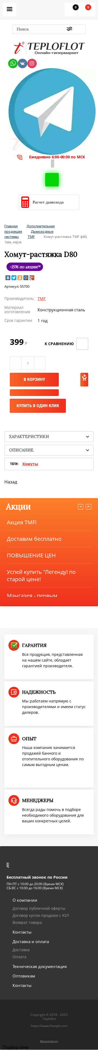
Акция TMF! (21, 522)
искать (80, 29)
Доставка (21, 949)
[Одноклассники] (19, 277)
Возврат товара (27, 922)
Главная (11, 226)
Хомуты (30, 463)
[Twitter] (13, 277)
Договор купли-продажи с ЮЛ (41, 915)
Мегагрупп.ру (49, 1041)
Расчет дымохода (48, 202)
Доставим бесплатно (34, 538)
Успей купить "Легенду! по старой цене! (41, 575)
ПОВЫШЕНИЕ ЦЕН (31, 555)
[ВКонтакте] (7, 277)
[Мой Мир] (25, 277)
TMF (31, 237)
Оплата (19, 956)
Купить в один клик (38, 405)
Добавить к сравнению (82, 344)
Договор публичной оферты (39, 908)
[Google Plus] (31, 277)
